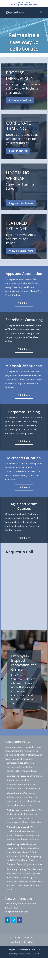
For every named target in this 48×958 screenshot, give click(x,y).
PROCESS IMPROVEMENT (21, 75)
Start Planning (18, 150)
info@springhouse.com (16, 911)
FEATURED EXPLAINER (17, 225)
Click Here (24, 303)
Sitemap (29, 941)
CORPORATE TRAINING (18, 125)
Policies (15, 937)
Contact (29, 937)
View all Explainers (21, 251)
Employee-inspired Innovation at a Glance (24, 663)
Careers (16, 941)
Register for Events (21, 203)
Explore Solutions (20, 100)
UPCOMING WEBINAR (17, 175)
